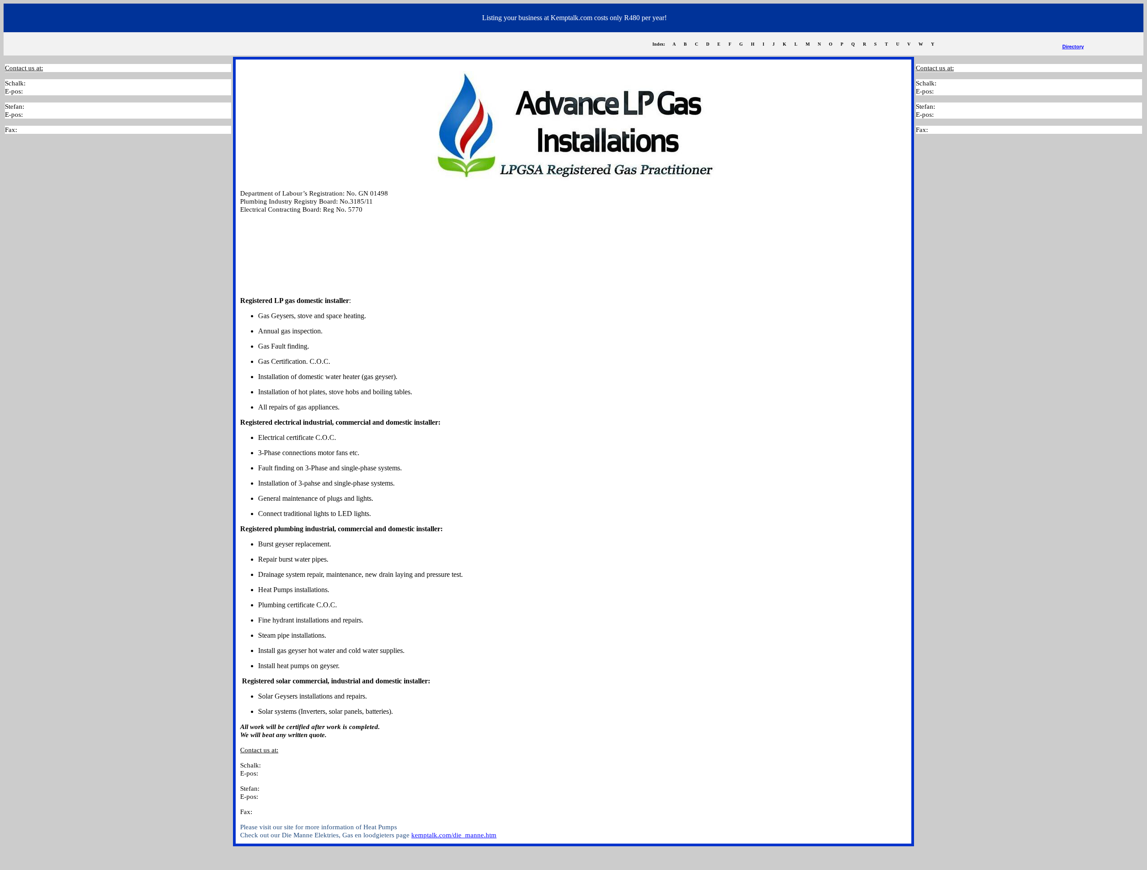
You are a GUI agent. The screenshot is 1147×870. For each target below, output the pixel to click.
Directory (1073, 46)
